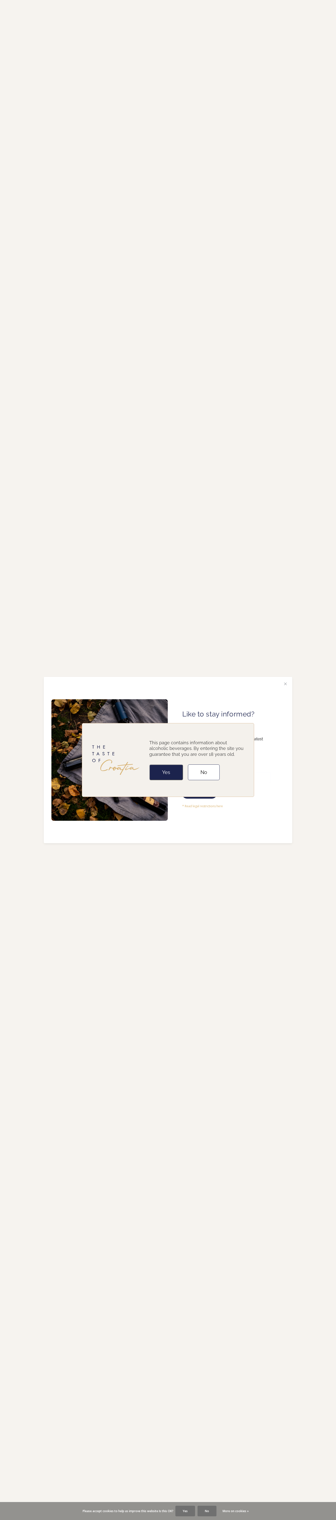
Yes (166, 772)
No (203, 772)
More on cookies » (236, 1511)
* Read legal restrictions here (202, 806)
